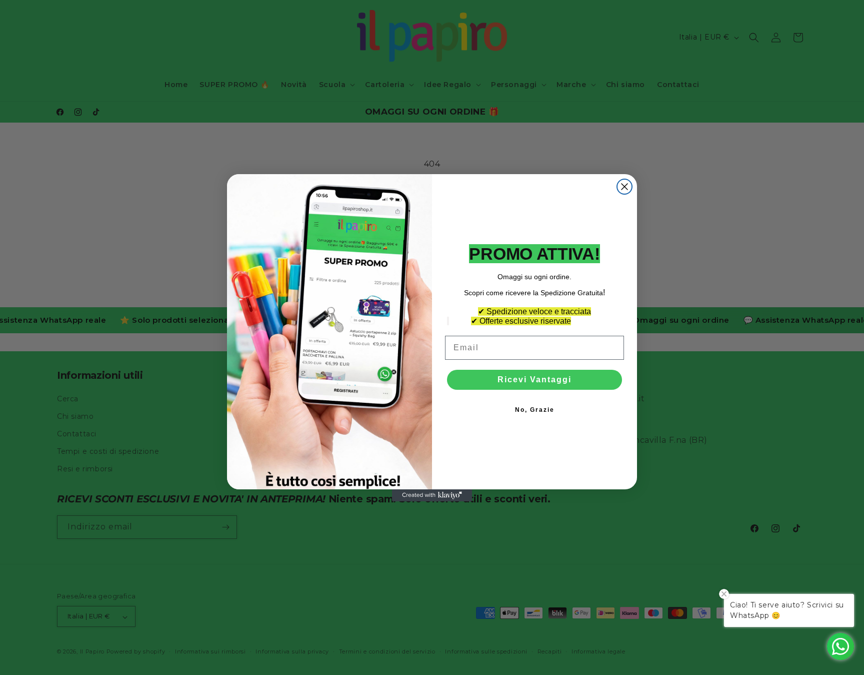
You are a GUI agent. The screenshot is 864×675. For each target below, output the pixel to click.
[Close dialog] (624, 186)
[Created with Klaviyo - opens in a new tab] (432, 495)
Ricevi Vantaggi (535, 379)
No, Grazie (534, 409)
